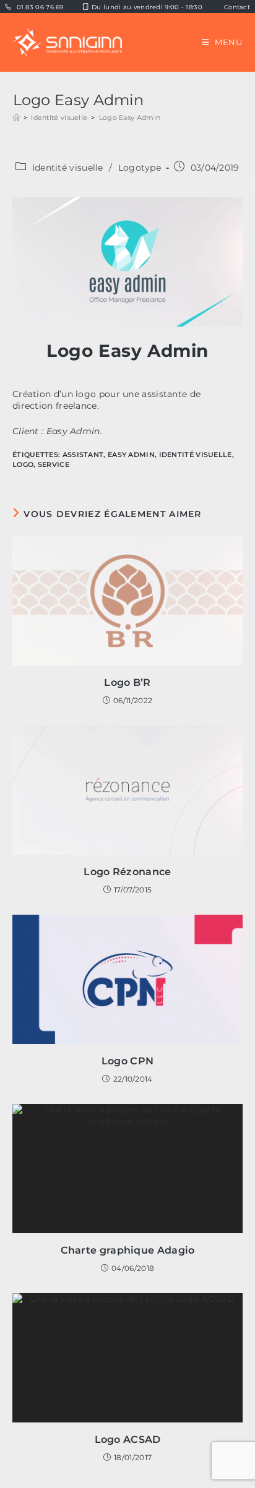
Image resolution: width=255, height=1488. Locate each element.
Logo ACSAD (128, 1439)
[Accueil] (16, 117)
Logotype (139, 167)
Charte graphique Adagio (128, 1250)
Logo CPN (127, 1061)
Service (53, 464)
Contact (237, 7)
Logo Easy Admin (130, 117)
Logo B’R (127, 682)
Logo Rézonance (127, 872)
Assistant (83, 454)
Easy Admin (131, 454)
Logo (22, 464)
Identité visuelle (67, 167)
